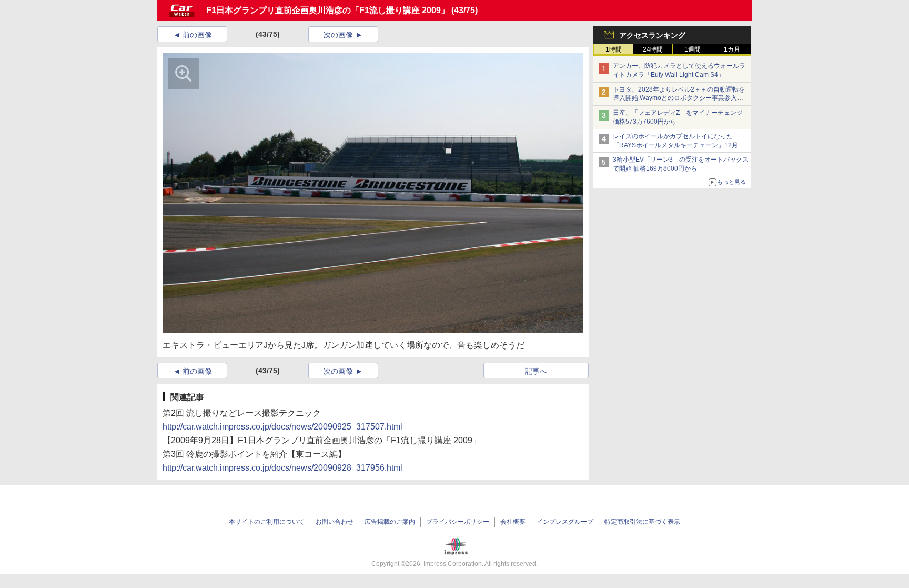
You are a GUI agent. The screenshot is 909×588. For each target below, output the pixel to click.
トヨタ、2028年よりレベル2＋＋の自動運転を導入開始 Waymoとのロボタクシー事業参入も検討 (679, 98)
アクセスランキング (652, 35)
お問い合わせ (335, 521)
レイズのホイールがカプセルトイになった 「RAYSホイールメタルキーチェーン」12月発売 (678, 145)
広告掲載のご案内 (390, 521)
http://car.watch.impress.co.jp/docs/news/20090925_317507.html (282, 426)
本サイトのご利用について (267, 521)
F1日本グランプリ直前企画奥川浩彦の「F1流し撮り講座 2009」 (327, 10)
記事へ (536, 371)
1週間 (692, 49)
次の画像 (338, 35)
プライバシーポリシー (457, 521)
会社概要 (513, 521)
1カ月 (732, 49)
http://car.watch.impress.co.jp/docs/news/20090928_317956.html (282, 467)
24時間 (653, 49)
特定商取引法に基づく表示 (642, 521)
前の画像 (197, 35)
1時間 (613, 49)
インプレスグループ (565, 521)
